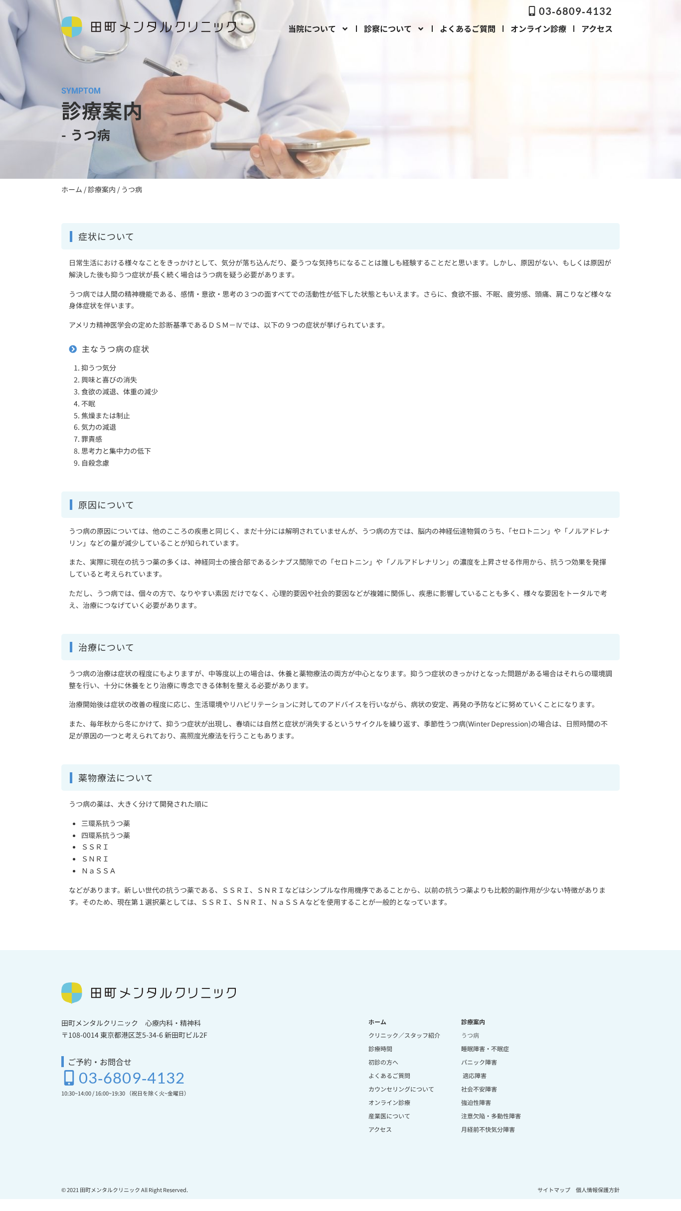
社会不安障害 (479, 1089)
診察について (388, 28)
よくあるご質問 (468, 28)
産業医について (389, 1115)
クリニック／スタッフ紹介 (404, 1035)
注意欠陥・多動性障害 (491, 1115)
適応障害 (474, 1075)
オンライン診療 (538, 28)
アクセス (597, 28)
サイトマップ (553, 1190)
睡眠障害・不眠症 (485, 1048)
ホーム (71, 189)
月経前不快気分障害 (488, 1129)
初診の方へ (383, 1062)
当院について (312, 28)
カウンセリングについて (401, 1089)
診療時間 (380, 1048)
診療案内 (102, 189)
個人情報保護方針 (598, 1190)
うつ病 (470, 1035)
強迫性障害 (476, 1102)
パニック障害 (479, 1062)
